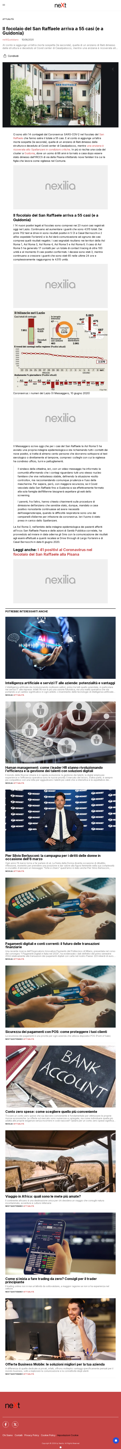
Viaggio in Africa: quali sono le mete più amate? (43, 1196)
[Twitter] (13, 1422)
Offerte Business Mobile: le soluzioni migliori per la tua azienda (55, 1364)
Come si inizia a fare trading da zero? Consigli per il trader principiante (51, 1280)
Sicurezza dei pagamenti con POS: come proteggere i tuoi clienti (56, 1031)
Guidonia (29, 153)
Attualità (8, 19)
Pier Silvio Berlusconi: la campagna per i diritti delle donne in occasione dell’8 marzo (53, 857)
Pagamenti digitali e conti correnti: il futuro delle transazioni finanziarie (52, 945)
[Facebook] (4, 1422)
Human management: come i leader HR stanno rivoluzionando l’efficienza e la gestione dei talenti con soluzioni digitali (54, 769)
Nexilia (9, 695)
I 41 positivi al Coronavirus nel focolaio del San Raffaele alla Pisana (52, 552)
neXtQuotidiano (11, 39)
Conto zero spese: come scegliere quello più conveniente (51, 1111)
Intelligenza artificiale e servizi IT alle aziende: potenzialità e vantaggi (60, 683)
